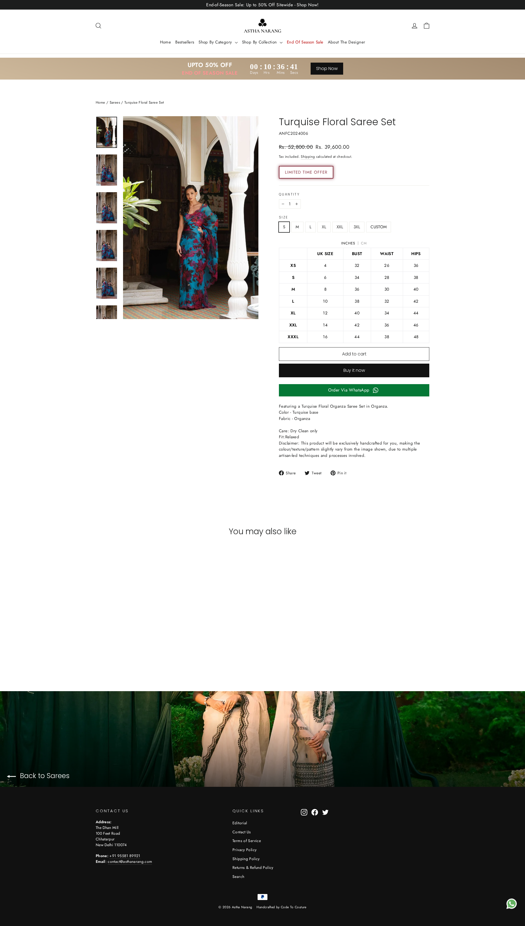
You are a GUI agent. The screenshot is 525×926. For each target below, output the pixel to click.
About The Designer (346, 42)
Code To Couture (294, 907)
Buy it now (354, 370)
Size (283, 217)
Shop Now (327, 68)
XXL (340, 227)
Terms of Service (246, 840)
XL (324, 227)
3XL (357, 227)
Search (238, 876)
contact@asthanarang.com (130, 861)
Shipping (308, 156)
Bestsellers (184, 42)
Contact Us (241, 832)
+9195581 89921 (124, 855)
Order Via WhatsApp (348, 390)
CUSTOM (379, 227)
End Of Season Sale (305, 42)
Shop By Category (216, 42)
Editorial (239, 823)
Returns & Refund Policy (252, 867)
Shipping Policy (246, 858)
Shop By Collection (260, 42)
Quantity (289, 194)
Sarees (115, 102)
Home (165, 42)
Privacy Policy (244, 849)
